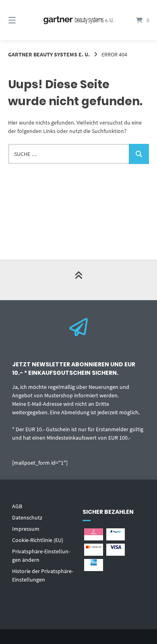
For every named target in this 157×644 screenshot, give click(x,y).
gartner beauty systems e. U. (49, 54)
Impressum (25, 528)
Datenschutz (27, 517)
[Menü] (22, 20)
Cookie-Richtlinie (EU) (37, 540)
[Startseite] (78, 20)
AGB (17, 506)
